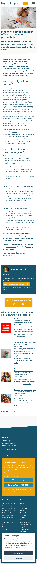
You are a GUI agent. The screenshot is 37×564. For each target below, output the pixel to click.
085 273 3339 (14, 280)
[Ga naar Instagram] (14, 304)
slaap (15, 132)
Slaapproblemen (25, 522)
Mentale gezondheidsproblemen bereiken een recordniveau (23, 321)
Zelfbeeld (23, 517)
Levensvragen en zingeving (26, 525)
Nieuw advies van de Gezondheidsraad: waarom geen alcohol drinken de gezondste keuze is (23, 372)
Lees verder (21, 336)
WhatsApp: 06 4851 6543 (19, 485)
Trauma (22, 520)
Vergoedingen (7, 520)
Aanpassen (18, 558)
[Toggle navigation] (33, 3)
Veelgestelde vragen (9, 510)
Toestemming (18, 553)
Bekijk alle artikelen (8, 411)
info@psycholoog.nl (9, 449)
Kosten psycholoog (8, 517)
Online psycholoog (8, 513)
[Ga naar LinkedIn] (23, 304)
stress (28, 129)
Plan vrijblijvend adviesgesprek (15, 284)
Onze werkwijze (7, 506)
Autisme (22, 503)
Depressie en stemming (24, 514)
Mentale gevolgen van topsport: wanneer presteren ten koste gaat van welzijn (25, 392)
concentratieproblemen (11, 134)
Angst (22, 510)
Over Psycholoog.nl (9, 503)
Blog (3, 524)
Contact (5, 529)
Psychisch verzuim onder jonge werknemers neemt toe (25, 343)
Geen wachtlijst (7, 515)
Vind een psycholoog (9, 508)
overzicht (8, 256)
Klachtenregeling (8, 522)
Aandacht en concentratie (24, 507)
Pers (3, 527)
